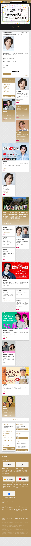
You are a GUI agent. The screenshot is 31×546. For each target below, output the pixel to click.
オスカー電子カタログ (7, 483)
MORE (15, 419)
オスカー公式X (19, 468)
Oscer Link (5, 468)
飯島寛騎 (6, 65)
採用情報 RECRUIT (22, 438)
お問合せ (9, 96)
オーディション (19, 506)
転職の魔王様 (11, 58)
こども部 (4, 506)
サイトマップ (4, 518)
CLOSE (25, 75)
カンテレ (8, 61)
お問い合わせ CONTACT (9, 448)
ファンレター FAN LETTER (22, 429)
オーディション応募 (22, 450)
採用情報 (16, 518)
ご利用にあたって (11, 518)
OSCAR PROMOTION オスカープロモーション (3, 1)
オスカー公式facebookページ (8, 498)
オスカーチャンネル (20, 483)
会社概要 (3, 519)
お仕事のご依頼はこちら (23, 518)
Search (24, 2)
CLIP (7, 74)
